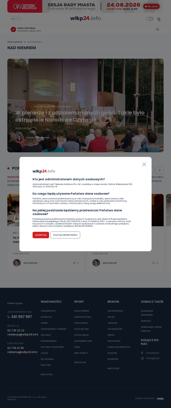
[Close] (144, 164)
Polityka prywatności (65, 235)
